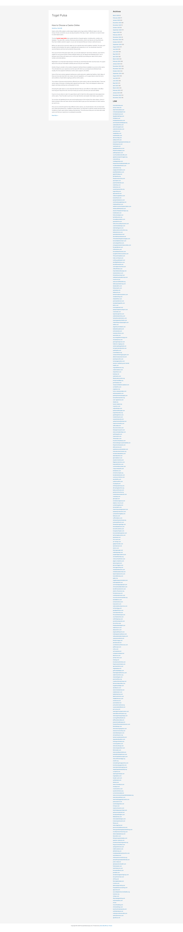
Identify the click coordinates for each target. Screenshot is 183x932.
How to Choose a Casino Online (66, 25)
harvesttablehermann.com (119, 240)
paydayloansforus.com (118, 148)
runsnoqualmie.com (118, 743)
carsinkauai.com (117, 855)
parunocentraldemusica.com (120, 827)
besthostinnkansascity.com (120, 909)
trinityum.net (116, 806)
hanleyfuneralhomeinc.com (120, 318)
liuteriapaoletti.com (118, 582)
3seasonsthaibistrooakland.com (121, 384)
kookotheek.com (117, 197)
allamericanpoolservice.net (120, 356)
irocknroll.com (116, 279)
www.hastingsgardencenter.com (121, 799)
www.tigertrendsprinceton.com (121, 711)
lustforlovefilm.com (118, 481)
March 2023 (116, 88)
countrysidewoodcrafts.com (120, 155)
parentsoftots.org (117, 679)
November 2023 (117, 68)
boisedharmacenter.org (119, 397)
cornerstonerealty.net (118, 793)
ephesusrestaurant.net (118, 812)
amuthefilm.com (117, 479)
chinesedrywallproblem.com (120, 586)
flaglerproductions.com (119, 462)
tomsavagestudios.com (119, 361)
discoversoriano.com (118, 427)
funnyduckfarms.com (118, 870)
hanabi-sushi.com (117, 778)
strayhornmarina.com (118, 460)
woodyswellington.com (119, 814)
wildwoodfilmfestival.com (119, 208)
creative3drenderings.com (119, 681)
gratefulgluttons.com (118, 415)
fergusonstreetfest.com (119, 844)
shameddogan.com (118, 677)
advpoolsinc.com (117, 629)
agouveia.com (116, 889)
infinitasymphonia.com (118, 485)
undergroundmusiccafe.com (120, 913)
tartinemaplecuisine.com (119, 535)
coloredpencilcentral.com (119, 266)
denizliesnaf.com (117, 642)
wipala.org (115, 402)
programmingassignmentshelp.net (121, 142)
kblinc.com (115, 305)
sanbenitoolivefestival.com (119, 421)
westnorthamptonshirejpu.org (120, 210)
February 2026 (116, 18)
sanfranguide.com (117, 434)
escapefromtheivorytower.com (120, 253)
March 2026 (116, 15)
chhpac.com (116, 896)
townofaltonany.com (118, 576)
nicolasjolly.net (116, 483)
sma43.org (115, 760)
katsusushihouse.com (118, 490)
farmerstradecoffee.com (119, 683)
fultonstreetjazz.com (118, 215)
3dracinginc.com (117, 438)
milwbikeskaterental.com (119, 571)
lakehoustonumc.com (118, 696)
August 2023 (116, 76)
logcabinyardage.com (118, 685)
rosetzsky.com (116, 496)
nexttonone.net (117, 700)
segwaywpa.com (117, 668)
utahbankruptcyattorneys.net (120, 277)
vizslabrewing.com (117, 296)
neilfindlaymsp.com (118, 619)
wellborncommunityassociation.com (122, 206)
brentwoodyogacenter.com (120, 765)
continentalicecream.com (119, 466)
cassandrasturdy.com (118, 419)
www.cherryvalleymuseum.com (121, 223)
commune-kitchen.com (119, 477)
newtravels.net (116, 146)
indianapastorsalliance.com (120, 634)
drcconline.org (116, 623)
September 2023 (117, 73)
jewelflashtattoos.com (118, 172)
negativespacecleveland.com (120, 580)
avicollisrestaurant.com (119, 621)
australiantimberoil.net (118, 234)
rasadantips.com (117, 133)
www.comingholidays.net (119, 432)
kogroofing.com (117, 191)
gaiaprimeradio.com (118, 543)
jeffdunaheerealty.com (118, 720)
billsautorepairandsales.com (120, 838)
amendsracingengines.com (120, 728)
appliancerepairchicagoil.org (120, 157)
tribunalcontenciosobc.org (119, 451)
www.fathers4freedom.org (119, 713)
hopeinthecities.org (118, 412)
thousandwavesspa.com (119, 614)
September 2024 (117, 44)
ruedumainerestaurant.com (120, 494)
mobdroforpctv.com (118, 417)
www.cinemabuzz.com (118, 784)
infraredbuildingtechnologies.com (121, 238)
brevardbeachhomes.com (119, 251)
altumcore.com (116, 655)
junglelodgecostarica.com (119, 554)
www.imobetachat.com (118, 690)
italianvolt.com (116, 292)
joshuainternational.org (119, 705)
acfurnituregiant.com (118, 127)
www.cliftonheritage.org (119, 758)
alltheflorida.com (117, 851)
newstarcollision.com (118, 333)
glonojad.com (116, 498)
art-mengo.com (117, 541)
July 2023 (115, 78)
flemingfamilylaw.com (118, 881)
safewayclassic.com (118, 152)
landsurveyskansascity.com (120, 737)
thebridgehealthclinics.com (120, 672)
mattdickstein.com (117, 692)
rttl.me (114, 902)
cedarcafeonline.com (118, 124)
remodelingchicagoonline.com (120, 763)
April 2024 (115, 56)
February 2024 (116, 61)
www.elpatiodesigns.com (119, 818)
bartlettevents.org (117, 217)
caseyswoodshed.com (118, 638)
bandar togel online (62, 38)
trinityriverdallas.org (118, 380)
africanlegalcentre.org (118, 488)
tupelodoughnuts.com (118, 314)
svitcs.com (115, 649)
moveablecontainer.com (119, 219)
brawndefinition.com (118, 464)
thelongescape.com (118, 550)
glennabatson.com (117, 457)
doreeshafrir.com (117, 507)
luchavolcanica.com (118, 601)
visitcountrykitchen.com (119, 558)
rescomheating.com (118, 904)
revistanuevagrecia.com (119, 500)
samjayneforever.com (118, 846)
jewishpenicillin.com (118, 359)
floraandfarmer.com (118, 247)
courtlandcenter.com (118, 616)
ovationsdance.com (118, 369)
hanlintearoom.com (118, 868)
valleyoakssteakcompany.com (120, 636)
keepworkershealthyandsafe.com (121, 163)
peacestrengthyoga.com (119, 722)
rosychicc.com (116, 406)
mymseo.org (116, 894)
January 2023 (116, 92)
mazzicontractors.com (118, 808)
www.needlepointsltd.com (119, 752)
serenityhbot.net (117, 702)
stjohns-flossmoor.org (118, 591)
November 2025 (117, 25)
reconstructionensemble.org (120, 597)
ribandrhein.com (117, 372)
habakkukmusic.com (118, 698)
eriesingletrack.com (118, 307)
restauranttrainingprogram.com (121, 354)
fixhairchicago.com (117, 640)
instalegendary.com (118, 161)
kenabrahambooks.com (119, 475)
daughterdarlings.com (118, 116)
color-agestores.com (118, 399)
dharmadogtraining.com (119, 898)
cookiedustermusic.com (119, 595)
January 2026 (116, 20)
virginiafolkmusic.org (118, 367)
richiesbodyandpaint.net (119, 112)
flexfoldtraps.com (117, 726)
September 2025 (117, 30)
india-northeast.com (118, 258)
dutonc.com (116, 548)
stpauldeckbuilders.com (119, 739)
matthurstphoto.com (118, 849)
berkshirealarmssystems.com (120, 294)
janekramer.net (117, 537)
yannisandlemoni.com (118, 301)
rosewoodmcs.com (118, 788)
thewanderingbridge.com (119, 524)
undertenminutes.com (118, 129)
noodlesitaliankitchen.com (119, 165)
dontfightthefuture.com (119, 262)
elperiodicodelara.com (118, 109)
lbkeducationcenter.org (119, 378)
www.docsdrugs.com (118, 745)
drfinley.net (116, 879)
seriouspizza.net (117, 651)
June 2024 (115, 51)
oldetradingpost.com (118, 228)
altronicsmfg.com (117, 137)
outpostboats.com (117, 408)
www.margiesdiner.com (119, 748)
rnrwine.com (116, 883)
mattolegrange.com (118, 552)
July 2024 (115, 49)
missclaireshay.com (118, 105)
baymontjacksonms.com (119, 574)
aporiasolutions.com (118, 666)
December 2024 (117, 37)
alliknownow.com (117, 447)
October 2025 (116, 27)
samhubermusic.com (118, 915)
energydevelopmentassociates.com (122, 245)
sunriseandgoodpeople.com (120, 584)
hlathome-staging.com (118, 344)
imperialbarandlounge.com (119, 271)
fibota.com (115, 823)
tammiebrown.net (117, 546)
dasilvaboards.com (117, 455)
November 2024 (117, 39)
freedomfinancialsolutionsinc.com (121, 724)
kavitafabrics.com (117, 599)
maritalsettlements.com (119, 569)
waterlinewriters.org (118, 675)
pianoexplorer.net (117, 801)
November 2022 (117, 97)
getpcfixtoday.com (117, 174)
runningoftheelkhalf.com (119, 717)
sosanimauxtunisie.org (118, 189)
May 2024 (115, 54)
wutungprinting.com (118, 567)
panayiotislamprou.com (119, 200)
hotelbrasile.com (117, 213)
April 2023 (115, 85)
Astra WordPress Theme (106, 925)
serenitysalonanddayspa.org (120, 122)
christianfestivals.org (118, 556)
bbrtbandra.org (117, 176)
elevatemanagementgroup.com (121, 874)
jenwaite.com (116, 872)
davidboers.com (117, 687)
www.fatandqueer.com (118, 733)
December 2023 (117, 66)
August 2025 (116, 32)
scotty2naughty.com (118, 505)
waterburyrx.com (117, 627)
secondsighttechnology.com (120, 337)
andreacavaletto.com (118, 393)
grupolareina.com (117, 221)
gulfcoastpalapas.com (118, 670)
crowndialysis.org (117, 352)
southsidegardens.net (118, 803)
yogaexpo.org (116, 389)
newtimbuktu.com (117, 135)
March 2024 (116, 59)
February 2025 (116, 34)
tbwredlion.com (117, 836)
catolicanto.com (117, 376)
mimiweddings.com (118, 907)
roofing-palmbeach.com (119, 260)
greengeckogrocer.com (119, 341)
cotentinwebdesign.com (119, 225)
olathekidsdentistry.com (119, 316)
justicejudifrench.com (118, 522)
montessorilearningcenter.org (120, 842)
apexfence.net (116, 917)
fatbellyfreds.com (117, 816)
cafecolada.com (117, 425)
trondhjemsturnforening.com (120, 831)
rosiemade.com (117, 311)
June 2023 (115, 80)
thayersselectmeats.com (119, 664)
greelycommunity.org (118, 492)
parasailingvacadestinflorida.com (121, 859)
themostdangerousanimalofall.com (121, 442)
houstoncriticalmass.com (119, 440)
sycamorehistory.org (118, 791)
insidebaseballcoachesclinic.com (121, 853)
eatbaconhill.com (117, 139)
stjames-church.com (118, 503)
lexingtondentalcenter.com (119, 348)
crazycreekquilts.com (118, 468)
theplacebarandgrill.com (119, 625)
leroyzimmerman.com (118, 876)
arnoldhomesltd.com (118, 264)
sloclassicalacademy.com (119, 453)
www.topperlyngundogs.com (120, 715)
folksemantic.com (117, 288)
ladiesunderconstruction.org (120, 230)
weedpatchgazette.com (119, 303)
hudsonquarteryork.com (119, 821)
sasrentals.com (117, 335)
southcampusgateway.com (119, 202)
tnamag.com (116, 659)
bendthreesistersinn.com (119, 589)
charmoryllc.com (117, 436)
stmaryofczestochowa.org (119, 520)
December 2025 (117, 22)
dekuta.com (116, 782)
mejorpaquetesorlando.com (120, 320)
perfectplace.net (117, 382)
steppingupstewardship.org (120, 769)
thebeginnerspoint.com (119, 430)
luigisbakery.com (117, 775)
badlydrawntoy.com (118, 694)
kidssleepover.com (117, 144)
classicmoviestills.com (118, 423)
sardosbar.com (116, 290)
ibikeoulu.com (116, 515)
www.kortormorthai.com (119, 730)
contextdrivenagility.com (119, 513)
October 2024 (116, 42)
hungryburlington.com (118, 531)
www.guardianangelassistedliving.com (122, 829)
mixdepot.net (116, 786)
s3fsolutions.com (117, 249)
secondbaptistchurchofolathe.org (121, 892)
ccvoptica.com (116, 771)
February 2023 (116, 90)
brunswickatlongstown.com (120, 533)
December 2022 (117, 95)
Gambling (54, 28)
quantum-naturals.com (118, 840)
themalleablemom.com (118, 526)
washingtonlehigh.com (118, 773)
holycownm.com (117, 604)
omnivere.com (116, 131)
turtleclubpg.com (117, 608)
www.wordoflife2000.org (119, 281)
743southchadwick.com (119, 255)
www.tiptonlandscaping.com (120, 767)
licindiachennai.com (118, 114)
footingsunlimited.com (118, 741)
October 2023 (116, 71)
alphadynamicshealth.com (119, 864)
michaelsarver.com (117, 339)
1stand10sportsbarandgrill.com (121, 322)
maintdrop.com (117, 185)
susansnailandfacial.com (119, 707)
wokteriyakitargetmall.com (119, 346)
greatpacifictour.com (118, 610)
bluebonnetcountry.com (119, 178)
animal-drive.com (117, 657)
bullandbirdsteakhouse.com (120, 754)
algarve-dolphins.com (118, 561)
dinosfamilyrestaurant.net (119, 236)
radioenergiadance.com (119, 195)
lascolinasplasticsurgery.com (120, 756)
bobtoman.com (116, 187)
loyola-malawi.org (117, 404)
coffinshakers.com (117, 518)
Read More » (55, 115)
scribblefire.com (117, 387)
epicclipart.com (117, 180)
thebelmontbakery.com (119, 150)
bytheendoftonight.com (119, 410)
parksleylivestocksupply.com (120, 395)
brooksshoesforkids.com (119, 662)
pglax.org (115, 578)
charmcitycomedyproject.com (120, 509)
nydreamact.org (117, 167)
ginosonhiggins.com (118, 565)
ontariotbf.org (116, 159)
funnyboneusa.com (118, 593)
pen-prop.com (116, 709)
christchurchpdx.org (118, 473)
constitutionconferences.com (120, 644)
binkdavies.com (117, 470)
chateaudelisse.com (118, 204)
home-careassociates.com (119, 391)
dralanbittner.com (117, 298)
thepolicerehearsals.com (119, 445)
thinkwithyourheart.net (119, 275)
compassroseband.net (118, 653)
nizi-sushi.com (116, 539)
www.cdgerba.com (117, 825)
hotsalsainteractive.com (119, 120)
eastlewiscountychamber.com (120, 449)
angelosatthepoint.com (119, 632)
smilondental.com (117, 331)
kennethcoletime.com (118, 528)
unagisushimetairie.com (119, 170)
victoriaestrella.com (118, 612)
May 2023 (115, 83)
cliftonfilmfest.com (117, 268)
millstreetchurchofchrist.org (120, 857)
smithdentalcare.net (118, 911)
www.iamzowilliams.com (119, 797)
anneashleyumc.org (118, 735)
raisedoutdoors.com (118, 273)
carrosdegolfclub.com (118, 243)
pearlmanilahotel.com (118, 182)
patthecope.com (117, 647)
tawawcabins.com (117, 286)
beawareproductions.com (119, 511)
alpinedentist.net (117, 193)
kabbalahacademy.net (118, 329)
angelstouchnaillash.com (119, 326)
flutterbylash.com (117, 866)
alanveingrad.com (117, 563)
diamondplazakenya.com (119, 834)
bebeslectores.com (118, 232)
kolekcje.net (116, 374)
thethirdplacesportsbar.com (120, 810)
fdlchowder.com (117, 750)
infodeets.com (116, 118)
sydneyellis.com (117, 350)
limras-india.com (117, 107)
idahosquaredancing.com (119, 283)
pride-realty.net (117, 861)
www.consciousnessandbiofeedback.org (123, 795)
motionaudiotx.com (118, 900)
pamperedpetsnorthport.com (120, 309)
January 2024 (116, 63)
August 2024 (116, 47)
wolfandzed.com (117, 780)
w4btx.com (116, 324)
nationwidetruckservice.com (120, 606)
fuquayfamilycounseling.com (120, 887)
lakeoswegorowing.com (119, 885)
